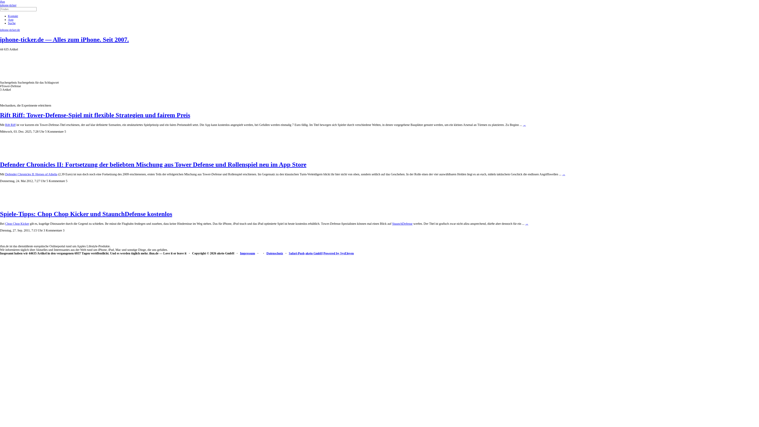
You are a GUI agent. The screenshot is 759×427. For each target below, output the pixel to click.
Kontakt (13, 16)
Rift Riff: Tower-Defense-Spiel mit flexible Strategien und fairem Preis (95, 115)
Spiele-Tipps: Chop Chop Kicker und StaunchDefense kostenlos (86, 213)
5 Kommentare (54, 131)
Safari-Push (297, 253)
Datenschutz (274, 253)
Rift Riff (10, 125)
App (10, 19)
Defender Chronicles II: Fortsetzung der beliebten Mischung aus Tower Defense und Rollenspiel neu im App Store (153, 164)
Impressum (247, 253)
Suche (12, 23)
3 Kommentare (52, 230)
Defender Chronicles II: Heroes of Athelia (31, 174)
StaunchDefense (402, 223)
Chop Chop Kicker (17, 223)
